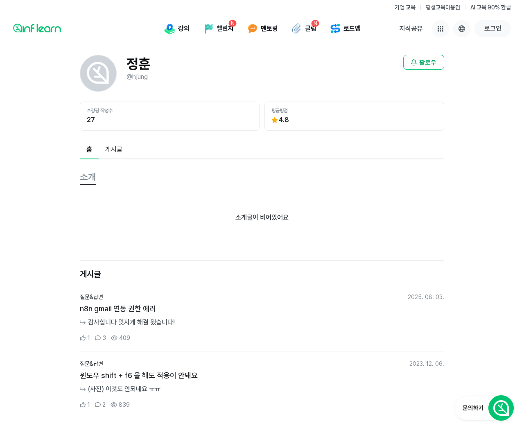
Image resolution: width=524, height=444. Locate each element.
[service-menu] (440, 28)
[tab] (89, 149)
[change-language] (461, 28)
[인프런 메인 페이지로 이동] (37, 28)
